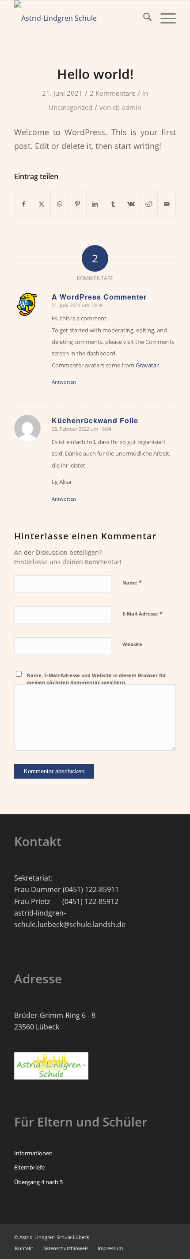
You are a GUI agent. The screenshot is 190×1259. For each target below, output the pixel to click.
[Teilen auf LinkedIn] (95, 204)
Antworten (64, 381)
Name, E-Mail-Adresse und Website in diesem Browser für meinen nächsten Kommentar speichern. (96, 679)
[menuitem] (143, 18)
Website (132, 644)
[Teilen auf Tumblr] (113, 204)
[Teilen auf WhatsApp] (59, 204)
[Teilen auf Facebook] (23, 204)
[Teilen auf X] (41, 204)
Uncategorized (70, 107)
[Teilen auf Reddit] (148, 204)
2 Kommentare (112, 93)
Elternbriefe (29, 1167)
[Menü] (164, 18)
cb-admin (127, 107)
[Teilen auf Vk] (131, 204)
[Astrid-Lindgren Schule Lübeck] (78, 18)
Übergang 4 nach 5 (38, 1182)
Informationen (33, 1153)
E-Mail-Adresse (142, 613)
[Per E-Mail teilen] (166, 204)
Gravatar (147, 365)
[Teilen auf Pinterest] (77, 204)
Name (132, 582)
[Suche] (143, 18)
